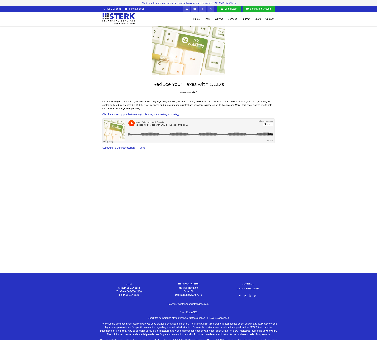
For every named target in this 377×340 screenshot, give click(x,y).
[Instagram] (255, 296)
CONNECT (248, 283)
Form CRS (191, 312)
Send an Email (136, 9)
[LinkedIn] (186, 9)
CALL (129, 283)
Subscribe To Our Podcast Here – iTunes (123, 148)
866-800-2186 (134, 291)
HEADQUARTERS (188, 283)
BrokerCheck (222, 318)
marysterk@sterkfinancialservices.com (188, 304)
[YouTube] (194, 9)
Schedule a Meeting (260, 9)
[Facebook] (202, 9)
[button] (196, 18)
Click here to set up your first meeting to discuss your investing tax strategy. (141, 114)
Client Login (231, 9)
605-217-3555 (113, 9)
